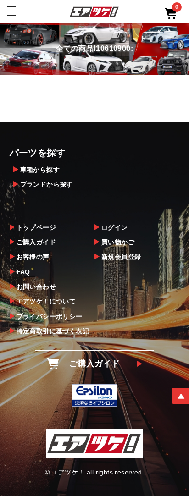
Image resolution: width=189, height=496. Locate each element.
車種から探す (40, 169)
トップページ (36, 227)
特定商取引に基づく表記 (53, 331)
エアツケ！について (46, 301)
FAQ (23, 272)
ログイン (114, 227)
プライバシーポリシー (50, 316)
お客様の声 (33, 256)
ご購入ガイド (36, 242)
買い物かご (117, 242)
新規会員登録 (121, 256)
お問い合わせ (36, 286)
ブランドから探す (46, 184)
